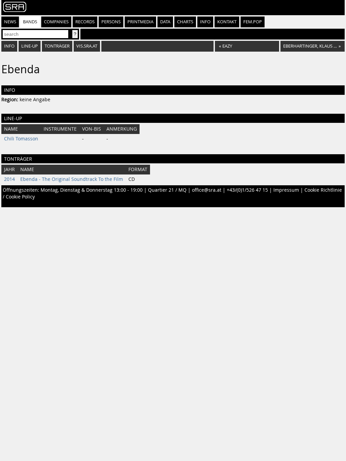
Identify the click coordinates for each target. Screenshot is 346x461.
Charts (185, 22)
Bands (30, 22)
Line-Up (29, 46)
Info (205, 22)
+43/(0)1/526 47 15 (247, 190)
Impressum (286, 190)
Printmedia (140, 22)
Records (85, 22)
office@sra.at (206, 190)
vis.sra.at (86, 46)
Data (165, 22)
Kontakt (227, 22)
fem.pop (252, 22)
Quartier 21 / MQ (167, 190)
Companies (56, 22)
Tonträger (57, 46)
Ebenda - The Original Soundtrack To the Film (71, 179)
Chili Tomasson (21, 139)
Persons (111, 22)
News (10, 22)
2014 (9, 179)
